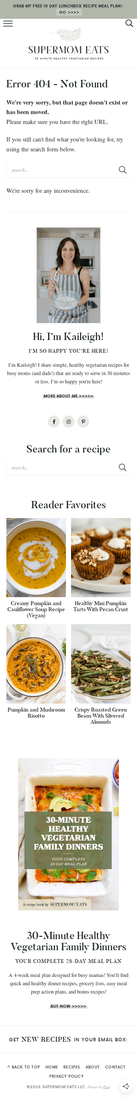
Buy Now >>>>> (68, 1006)
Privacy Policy (66, 1076)
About (93, 1067)
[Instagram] (68, 422)
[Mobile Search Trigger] (128, 24)
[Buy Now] (68, 834)
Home (52, 1067)
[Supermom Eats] (68, 44)
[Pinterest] (83, 422)
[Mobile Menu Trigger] (8, 24)
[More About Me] (68, 275)
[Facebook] (54, 422)
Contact (115, 1067)
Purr (106, 1086)
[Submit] (123, 169)
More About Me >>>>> (69, 396)
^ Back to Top (23, 1067)
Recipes (71, 1067)
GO (62, 12)
